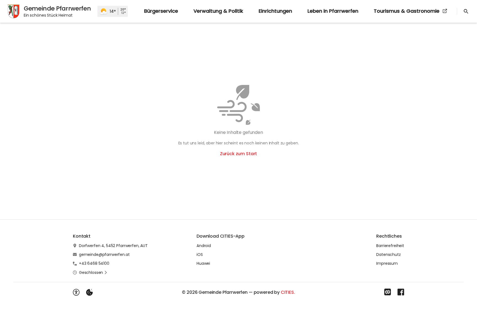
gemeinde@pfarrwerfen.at (104, 254)
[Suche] (466, 11)
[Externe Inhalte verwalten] (89, 292)
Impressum (387, 263)
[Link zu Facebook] (401, 292)
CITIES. (288, 292)
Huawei (203, 263)
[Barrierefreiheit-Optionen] (76, 292)
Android (204, 245)
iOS (200, 254)
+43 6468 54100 (94, 263)
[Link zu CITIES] (387, 292)
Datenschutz (388, 254)
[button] (93, 272)
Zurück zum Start (238, 153)
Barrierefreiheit (390, 245)
